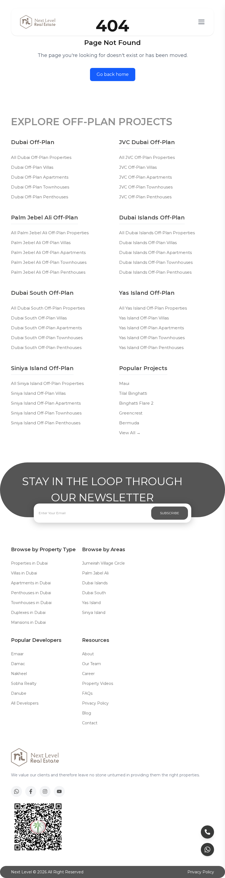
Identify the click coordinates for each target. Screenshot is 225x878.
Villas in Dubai (24, 573)
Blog (86, 713)
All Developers (24, 703)
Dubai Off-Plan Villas (32, 167)
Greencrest (130, 413)
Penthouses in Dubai (31, 592)
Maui (124, 383)
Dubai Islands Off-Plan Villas (148, 242)
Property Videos (97, 683)
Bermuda (129, 422)
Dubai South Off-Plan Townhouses (47, 337)
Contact (89, 722)
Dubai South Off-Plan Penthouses (46, 347)
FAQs (87, 693)
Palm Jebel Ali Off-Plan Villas (41, 242)
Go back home (113, 74)
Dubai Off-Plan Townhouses (40, 187)
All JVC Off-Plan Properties (147, 157)
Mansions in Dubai (28, 622)
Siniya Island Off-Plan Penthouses (45, 422)
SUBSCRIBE (169, 513)
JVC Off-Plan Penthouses (145, 196)
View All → (129, 432)
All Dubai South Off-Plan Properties (48, 308)
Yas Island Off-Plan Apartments (151, 327)
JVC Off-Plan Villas (138, 167)
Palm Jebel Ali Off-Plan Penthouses (48, 272)
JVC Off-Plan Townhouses (146, 187)
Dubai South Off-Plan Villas (39, 318)
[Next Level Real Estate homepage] (38, 22)
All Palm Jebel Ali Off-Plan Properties (50, 232)
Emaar (17, 653)
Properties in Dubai (29, 563)
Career (88, 673)
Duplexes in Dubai (28, 612)
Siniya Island (93, 612)
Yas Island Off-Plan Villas (144, 318)
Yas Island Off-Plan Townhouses (152, 337)
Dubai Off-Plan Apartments (39, 177)
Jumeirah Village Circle (103, 563)
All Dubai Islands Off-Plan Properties (157, 232)
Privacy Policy (95, 703)
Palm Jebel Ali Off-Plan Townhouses (48, 262)
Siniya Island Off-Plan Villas (38, 393)
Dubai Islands (95, 582)
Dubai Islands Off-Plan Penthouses (155, 272)
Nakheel (19, 673)
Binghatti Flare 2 (136, 403)
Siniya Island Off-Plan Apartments (46, 403)
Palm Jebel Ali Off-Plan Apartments (48, 252)
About (88, 653)
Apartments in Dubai (31, 582)
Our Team (91, 663)
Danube (18, 693)
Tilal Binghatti (133, 393)
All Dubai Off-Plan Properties (41, 157)
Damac (18, 663)
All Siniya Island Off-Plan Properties (47, 383)
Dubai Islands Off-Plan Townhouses (156, 262)
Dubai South (94, 592)
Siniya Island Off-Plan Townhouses (46, 413)
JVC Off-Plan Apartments (145, 177)
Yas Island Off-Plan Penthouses (151, 347)
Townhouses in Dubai (31, 602)
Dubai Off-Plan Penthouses (39, 196)
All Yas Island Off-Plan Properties (153, 308)
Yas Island (91, 602)
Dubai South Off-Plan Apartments (46, 327)
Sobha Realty (23, 683)
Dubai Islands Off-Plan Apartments (155, 252)
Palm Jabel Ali (95, 573)
